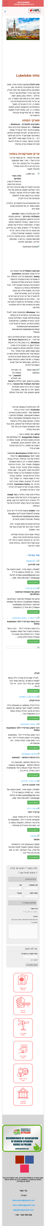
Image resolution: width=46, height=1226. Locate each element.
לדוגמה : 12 (34, 960)
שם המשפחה (33, 885)
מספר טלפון (34, 893)
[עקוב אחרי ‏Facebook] (29, 1160)
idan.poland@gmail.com (23, 1200)
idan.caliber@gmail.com (24, 1205)
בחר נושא (34, 908)
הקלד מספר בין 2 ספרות (29, 954)
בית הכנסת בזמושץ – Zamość (26, 757)
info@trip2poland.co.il (23, 1210)
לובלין (37, 673)
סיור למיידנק (34, 564)
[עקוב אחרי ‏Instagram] (24, 1169)
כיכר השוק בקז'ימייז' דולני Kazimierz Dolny (23, 729)
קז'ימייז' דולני (34, 812)
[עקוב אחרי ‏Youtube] (19, 1160)
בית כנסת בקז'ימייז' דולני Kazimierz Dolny (23, 622)
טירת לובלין (34, 700)
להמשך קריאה (33, 582)
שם (20, 885)
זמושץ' (36, 839)
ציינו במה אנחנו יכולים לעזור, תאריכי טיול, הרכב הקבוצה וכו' (24, 921)
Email (19, 893)
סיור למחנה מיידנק (31, 785)
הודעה (35, 916)
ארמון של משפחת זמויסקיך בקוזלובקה (27, 593)
